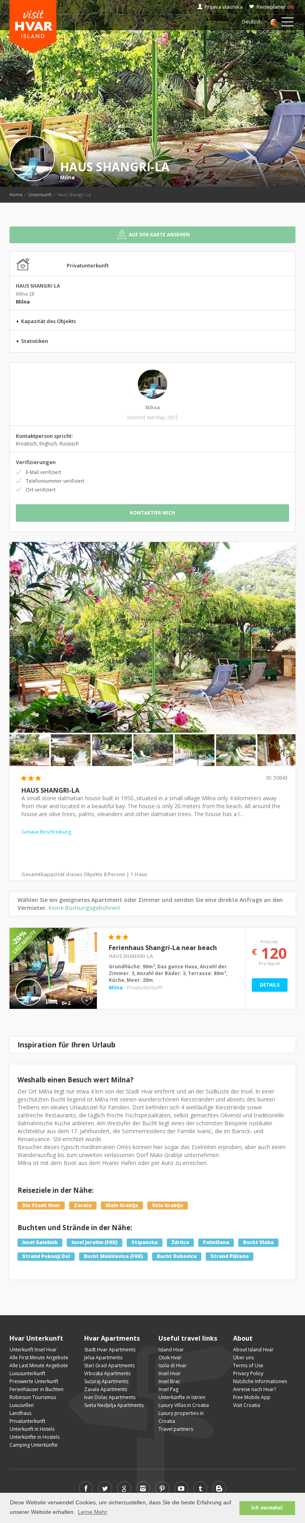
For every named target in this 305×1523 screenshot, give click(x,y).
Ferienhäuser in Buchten (37, 1389)
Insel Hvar (169, 1373)
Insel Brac (169, 1381)
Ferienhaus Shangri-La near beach (163, 947)
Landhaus (20, 1413)
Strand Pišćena (229, 1256)
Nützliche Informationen (260, 1381)
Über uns (243, 1357)
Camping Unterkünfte (34, 1445)
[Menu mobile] (287, 23)
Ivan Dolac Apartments (109, 1397)
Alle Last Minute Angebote (39, 1365)
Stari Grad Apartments (109, 1365)
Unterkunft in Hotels (32, 1429)
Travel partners (175, 1429)
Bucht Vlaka (258, 1242)
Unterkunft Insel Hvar (33, 1349)
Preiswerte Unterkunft (34, 1381)
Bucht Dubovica (177, 1256)
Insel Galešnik (40, 1242)
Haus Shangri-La (131, 956)
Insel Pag (168, 1389)
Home (16, 194)
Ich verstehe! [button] (267, 1508)
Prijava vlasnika (224, 6)
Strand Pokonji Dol (46, 1256)
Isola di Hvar (172, 1365)
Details (270, 984)
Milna (67, 177)
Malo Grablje (122, 1205)
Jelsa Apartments (103, 1357)
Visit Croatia (246, 1405)
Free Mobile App (251, 1397)
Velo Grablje (167, 1205)
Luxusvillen (22, 1405)
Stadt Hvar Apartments (109, 1349)
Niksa (152, 407)
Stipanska (144, 1242)
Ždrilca (180, 1242)
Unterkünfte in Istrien (181, 1397)
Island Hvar (171, 1349)
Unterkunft (40, 194)
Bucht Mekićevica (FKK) (113, 1256)
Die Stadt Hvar (41, 1205)
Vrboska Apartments (107, 1373)
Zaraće (83, 1205)
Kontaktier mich (152, 512)
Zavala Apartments (105, 1389)
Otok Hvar (169, 1357)
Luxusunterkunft (27, 1373)
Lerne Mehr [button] (92, 1512)
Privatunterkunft (27, 1421)
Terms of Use (248, 1365)
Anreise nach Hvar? (254, 1389)
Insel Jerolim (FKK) (94, 1242)
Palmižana (216, 1242)
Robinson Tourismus (33, 1397)
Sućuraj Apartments (106, 1381)
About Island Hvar (253, 1349)
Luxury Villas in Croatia (183, 1405)
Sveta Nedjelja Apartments (114, 1405)
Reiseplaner (275, 6)
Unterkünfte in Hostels (35, 1437)
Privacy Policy (248, 1373)
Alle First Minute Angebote (39, 1357)
